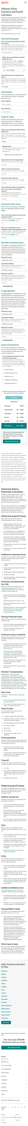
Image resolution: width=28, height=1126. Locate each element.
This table (20, 676)
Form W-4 (15, 810)
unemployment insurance (8, 588)
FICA (24, 829)
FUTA (21, 860)
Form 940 (9, 880)
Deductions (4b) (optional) (9, 178)
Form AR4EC (18, 525)
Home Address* (6, 101)
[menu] (25, 2)
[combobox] (13, 104)
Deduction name (6, 257)
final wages (16, 740)
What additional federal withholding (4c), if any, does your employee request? (13, 189)
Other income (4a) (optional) (10, 169)
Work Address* (6, 108)
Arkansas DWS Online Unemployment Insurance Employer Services (13, 611)
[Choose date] (4, 70)
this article (5, 686)
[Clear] (23, 70)
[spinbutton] (7, 70)
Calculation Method (7, 263)
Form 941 (15, 923)
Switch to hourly (16, 33)
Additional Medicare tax (10, 890)
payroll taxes (15, 502)
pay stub (14, 711)
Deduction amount (7, 273)
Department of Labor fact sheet (16, 665)
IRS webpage (11, 850)
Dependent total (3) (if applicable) (12, 160)
